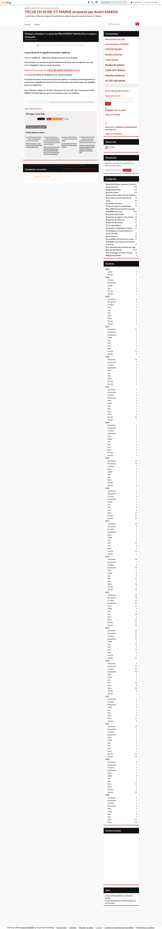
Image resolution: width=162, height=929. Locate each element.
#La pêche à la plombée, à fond (119, 228)
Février (110, 274)
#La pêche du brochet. (115, 214)
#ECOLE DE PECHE (114, 250)
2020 (107, 422)
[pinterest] (96, 2)
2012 (107, 696)
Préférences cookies (145, 927)
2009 (107, 795)
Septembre (111, 283)
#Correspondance (113, 225)
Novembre (111, 302)
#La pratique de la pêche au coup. (120, 239)
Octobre (110, 280)
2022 (107, 357)
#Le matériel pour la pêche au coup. (121, 247)
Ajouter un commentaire (42, 177)
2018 (107, 488)
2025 (107, 277)
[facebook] (88, 2)
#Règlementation (35, 109)
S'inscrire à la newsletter (36, 127)
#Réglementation (113, 255)
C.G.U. (99, 927)
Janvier (110, 294)
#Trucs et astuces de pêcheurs (118, 206)
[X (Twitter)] (92, 2)
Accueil (27, 24)
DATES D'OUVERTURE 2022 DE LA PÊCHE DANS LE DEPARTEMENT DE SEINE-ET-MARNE (55, 165)
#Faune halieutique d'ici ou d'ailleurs (121, 195)
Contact (37, 24)
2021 (107, 387)
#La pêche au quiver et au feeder (119, 217)
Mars (109, 318)
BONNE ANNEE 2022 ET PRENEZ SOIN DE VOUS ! (79, 169)
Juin (109, 288)
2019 (107, 458)
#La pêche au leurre (114, 203)
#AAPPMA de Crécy (114, 212)
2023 (107, 326)
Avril (109, 316)
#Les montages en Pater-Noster (119, 253)
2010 (107, 759)
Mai (109, 313)
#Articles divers (112, 192)
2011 (107, 724)
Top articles (61, 927)
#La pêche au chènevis (115, 220)
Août (109, 307)
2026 (107, 269)
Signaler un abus (86, 927)
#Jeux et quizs (112, 236)
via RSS (112, 147)
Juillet (109, 272)
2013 (107, 661)
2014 (107, 628)
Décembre (111, 299)
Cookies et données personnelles (119, 927)
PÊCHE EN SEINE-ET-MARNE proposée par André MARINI (71, 12)
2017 (107, 521)
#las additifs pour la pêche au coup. (120, 209)
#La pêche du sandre (114, 222)
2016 (107, 557)
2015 (107, 592)
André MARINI (27, 927)
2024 (107, 296)
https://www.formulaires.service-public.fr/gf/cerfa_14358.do (72, 102)
